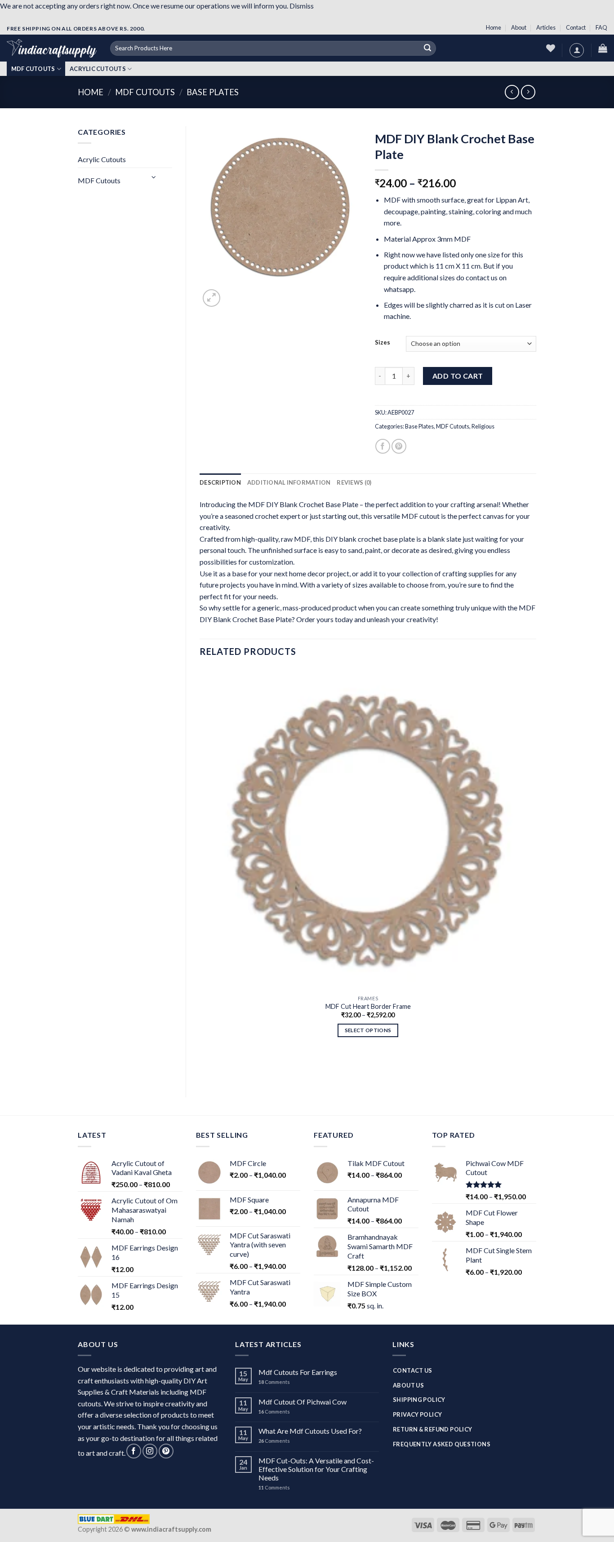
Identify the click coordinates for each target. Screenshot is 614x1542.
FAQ (601, 27)
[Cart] (602, 48)
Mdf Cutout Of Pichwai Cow (302, 1401)
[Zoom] (211, 298)
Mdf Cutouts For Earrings (297, 1372)
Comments (274, 1382)
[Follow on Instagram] (149, 1451)
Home (493, 27)
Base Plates (213, 92)
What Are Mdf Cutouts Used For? (310, 1431)
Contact (576, 27)
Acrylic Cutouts (98, 68)
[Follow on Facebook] (133, 1451)
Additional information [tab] (289, 482)
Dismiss (301, 5)
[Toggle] (154, 177)
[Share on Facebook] (382, 446)
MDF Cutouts (33, 68)
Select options (368, 1030)
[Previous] (204, 1068)
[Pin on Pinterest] (399, 446)
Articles (546, 27)
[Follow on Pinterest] (166, 1451)
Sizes (382, 343)
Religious (483, 426)
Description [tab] (220, 482)
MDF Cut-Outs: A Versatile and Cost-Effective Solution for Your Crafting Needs (316, 1469)
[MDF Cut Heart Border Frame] (367, 829)
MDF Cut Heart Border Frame (368, 1006)
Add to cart (457, 375)
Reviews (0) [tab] (354, 482)
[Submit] (428, 48)
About (518, 27)
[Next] (233, 296)
